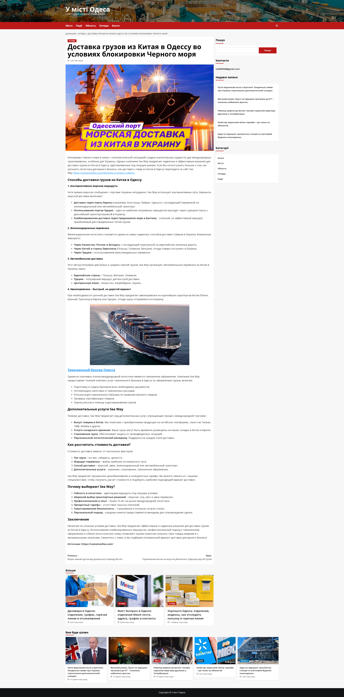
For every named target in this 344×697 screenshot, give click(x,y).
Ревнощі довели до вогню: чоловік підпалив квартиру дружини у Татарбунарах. (246, 112)
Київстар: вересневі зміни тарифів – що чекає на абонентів (244, 124)
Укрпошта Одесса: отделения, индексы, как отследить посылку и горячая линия (188, 614)
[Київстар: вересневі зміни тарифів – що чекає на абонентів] (215, 650)
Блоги (116, 25)
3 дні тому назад (76, 622)
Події (79, 25)
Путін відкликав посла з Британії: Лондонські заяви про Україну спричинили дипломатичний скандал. (245, 89)
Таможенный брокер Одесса (91, 370)
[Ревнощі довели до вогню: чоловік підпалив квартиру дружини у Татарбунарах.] (172, 650)
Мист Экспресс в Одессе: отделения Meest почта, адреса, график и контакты (137, 614)
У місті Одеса (88, 9)
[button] (277, 25)
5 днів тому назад (127, 622)
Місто (69, 25)
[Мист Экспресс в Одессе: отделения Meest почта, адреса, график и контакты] (140, 591)
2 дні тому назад (205, 674)
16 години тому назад (78, 679)
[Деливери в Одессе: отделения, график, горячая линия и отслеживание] (90, 591)
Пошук (220, 40)
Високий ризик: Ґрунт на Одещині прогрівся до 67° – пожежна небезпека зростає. (246, 100)
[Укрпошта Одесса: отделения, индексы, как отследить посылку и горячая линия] (190, 591)
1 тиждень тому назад (178, 622)
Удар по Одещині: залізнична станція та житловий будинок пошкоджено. (245, 136)
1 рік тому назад (76, 60)
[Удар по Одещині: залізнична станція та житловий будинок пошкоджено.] (258, 650)
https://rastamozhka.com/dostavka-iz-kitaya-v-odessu (104, 172)
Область (90, 25)
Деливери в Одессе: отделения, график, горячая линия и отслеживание (87, 614)
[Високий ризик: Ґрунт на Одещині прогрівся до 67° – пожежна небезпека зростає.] (129, 650)
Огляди (104, 25)
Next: (177, 557)
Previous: (95, 557)
